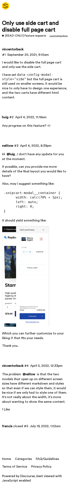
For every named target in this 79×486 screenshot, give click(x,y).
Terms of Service (14, 466)
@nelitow (29, 374)
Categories (23, 459)
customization (58, 36)
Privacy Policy (41, 466)
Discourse (27, 476)
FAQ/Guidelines (47, 459)
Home (6, 459)
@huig (11, 154)
